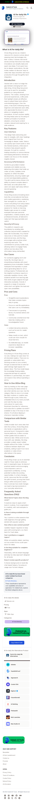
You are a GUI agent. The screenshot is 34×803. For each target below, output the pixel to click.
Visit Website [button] (18, 24)
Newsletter (6, 752)
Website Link (10, 601)
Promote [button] (18, 27)
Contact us (6, 758)
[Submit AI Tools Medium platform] (20, 795)
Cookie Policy (7, 778)
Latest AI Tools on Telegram (22, 1)
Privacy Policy (7, 772)
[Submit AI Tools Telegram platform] (19, 798)
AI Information (7, 784)
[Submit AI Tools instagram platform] (9, 795)
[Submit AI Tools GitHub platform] (16, 798)
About (4, 764)
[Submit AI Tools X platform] (5, 795)
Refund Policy (7, 781)
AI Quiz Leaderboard (9, 755)
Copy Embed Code (16, 642)
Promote (5, 761)
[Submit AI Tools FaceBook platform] (17, 795)
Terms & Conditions (8, 775)
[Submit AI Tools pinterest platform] (9, 798)
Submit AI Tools (12, 792)
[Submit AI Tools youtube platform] (13, 795)
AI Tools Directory (11, 581)
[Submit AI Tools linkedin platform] (5, 798)
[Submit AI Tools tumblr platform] (12, 798)
